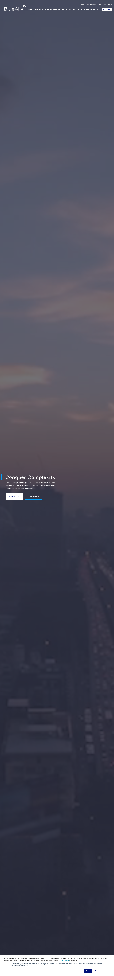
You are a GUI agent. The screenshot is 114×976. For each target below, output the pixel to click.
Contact (106, 9)
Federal (56, 9)
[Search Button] (98, 9)
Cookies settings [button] (78, 971)
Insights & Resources (86, 9)
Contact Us (14, 496)
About (30, 9)
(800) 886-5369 (105, 5)
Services (48, 9)
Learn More (34, 496)
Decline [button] (97, 971)
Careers (81, 5)
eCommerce (92, 5)
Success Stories (68, 9)
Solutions (39, 9)
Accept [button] (88, 971)
